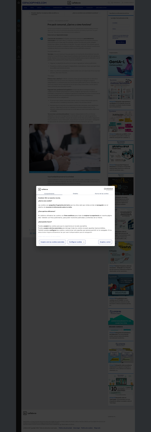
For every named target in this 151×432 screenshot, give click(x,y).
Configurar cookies (75, 242)
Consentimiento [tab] (49, 193)
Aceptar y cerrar (105, 242)
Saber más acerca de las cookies (49, 236)
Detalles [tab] (75, 193)
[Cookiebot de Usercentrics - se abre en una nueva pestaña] (105, 189)
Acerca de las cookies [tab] (102, 193)
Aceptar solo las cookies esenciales (52, 242)
